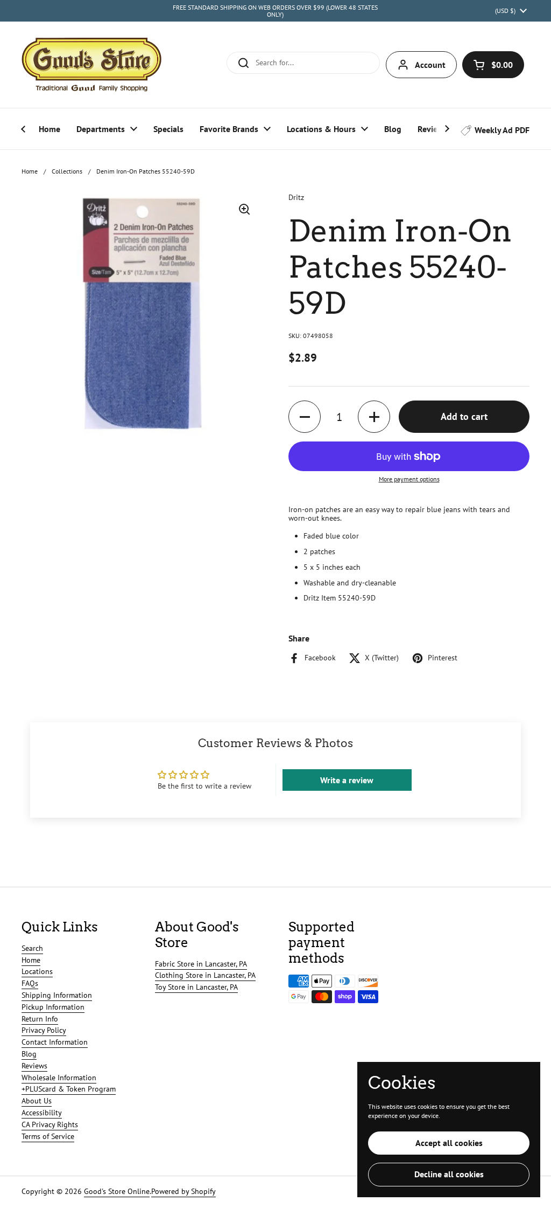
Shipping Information (57, 995)
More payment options (409, 479)
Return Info (40, 1019)
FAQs (30, 983)
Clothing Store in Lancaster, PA (205, 975)
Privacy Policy (44, 1030)
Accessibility (42, 1112)
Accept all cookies (449, 1142)
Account (430, 64)
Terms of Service (48, 1136)
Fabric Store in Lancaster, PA (201, 964)
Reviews (34, 1066)
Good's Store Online (117, 1191)
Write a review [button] (346, 780)
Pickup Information (53, 1007)
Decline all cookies (449, 1174)
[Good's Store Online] (91, 65)
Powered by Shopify (183, 1191)
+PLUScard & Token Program (69, 1089)
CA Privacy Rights (50, 1124)
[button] (493, 64)
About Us (37, 1101)
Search (32, 948)
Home (30, 171)
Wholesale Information (59, 1077)
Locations (37, 971)
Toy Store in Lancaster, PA (196, 987)
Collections (67, 171)
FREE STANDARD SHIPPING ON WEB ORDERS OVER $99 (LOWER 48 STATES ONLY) (275, 11)
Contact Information (55, 1042)
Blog (29, 1054)
